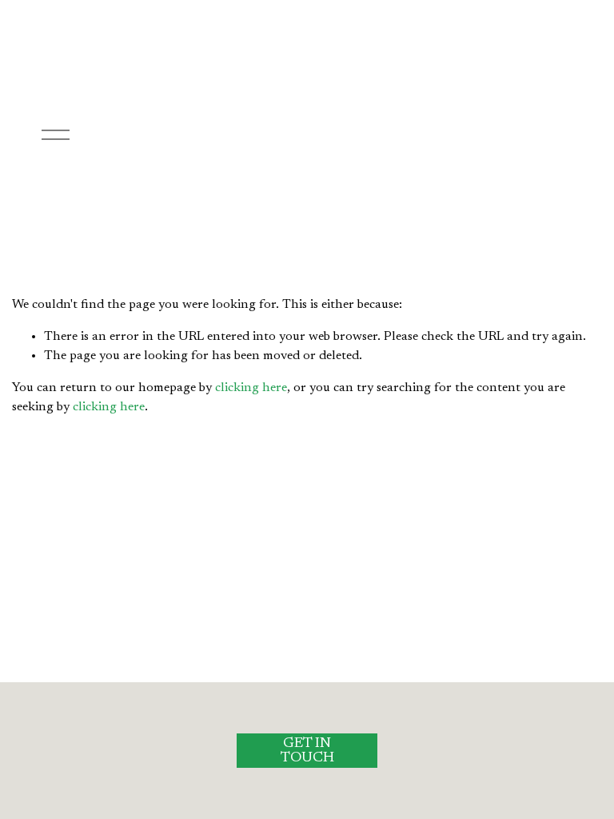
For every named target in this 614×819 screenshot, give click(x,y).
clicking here (251, 388)
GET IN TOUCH (307, 751)
